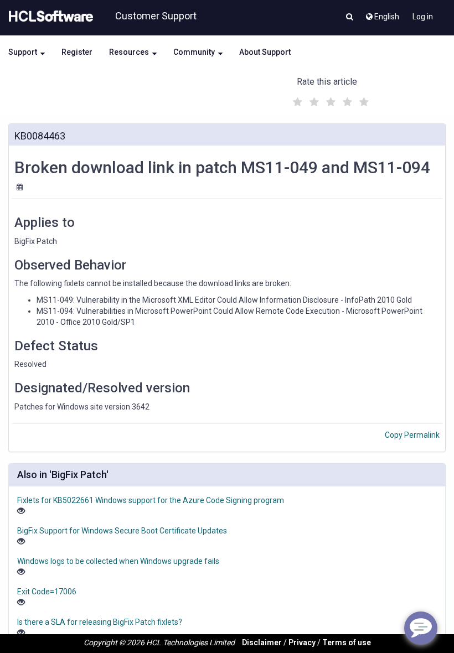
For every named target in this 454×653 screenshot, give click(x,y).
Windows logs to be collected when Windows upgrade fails (118, 561)
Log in (422, 16)
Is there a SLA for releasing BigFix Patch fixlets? (99, 622)
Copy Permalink (412, 435)
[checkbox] (296, 99)
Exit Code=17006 (46, 591)
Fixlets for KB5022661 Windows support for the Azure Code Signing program (150, 500)
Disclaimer (262, 642)
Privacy (302, 642)
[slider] (329, 100)
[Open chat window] (420, 628)
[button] (350, 18)
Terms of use (346, 642)
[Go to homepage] (48, 16)
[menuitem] (382, 14)
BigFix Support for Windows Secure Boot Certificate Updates (122, 530)
